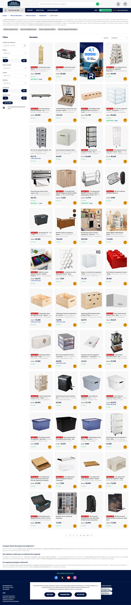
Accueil (5, 15)
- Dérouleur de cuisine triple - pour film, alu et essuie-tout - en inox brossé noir (40, 194)
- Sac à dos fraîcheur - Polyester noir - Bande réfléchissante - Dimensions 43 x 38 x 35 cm (66, 399)
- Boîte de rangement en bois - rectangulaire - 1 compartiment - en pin (41, 317)
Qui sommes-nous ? (8, 587)
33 (87, 535)
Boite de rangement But (10, 29)
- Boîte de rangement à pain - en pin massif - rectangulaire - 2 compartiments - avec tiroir (41, 70)
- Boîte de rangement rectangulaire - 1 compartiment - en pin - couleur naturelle (65, 317)
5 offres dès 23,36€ (111, 404)
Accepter (80, 594)
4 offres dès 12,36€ (36, 322)
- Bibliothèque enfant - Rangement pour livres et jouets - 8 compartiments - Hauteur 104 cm (115, 236)
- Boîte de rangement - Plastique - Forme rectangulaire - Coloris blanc (116, 399)
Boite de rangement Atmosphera (67, 29)
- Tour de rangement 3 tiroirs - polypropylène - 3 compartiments (116, 112)
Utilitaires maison (31, 15)
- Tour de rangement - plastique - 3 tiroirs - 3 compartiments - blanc (116, 440)
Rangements (43, 15)
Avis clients (6, 589)
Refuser (50, 594)
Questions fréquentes (9, 596)
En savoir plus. (78, 589)
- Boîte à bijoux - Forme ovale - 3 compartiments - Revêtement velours (41, 358)
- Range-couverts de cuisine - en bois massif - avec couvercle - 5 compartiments (66, 112)
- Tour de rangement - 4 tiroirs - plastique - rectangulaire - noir (90, 153)
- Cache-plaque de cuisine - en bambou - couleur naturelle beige (91, 480)
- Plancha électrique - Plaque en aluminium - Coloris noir (40, 112)
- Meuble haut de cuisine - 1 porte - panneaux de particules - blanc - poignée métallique (116, 317)
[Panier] (125, 4)
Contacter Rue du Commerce (11, 601)
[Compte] (118, 4)
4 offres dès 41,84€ (61, 363)
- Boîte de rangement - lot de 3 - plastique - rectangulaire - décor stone (66, 440)
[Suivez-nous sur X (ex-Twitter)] (62, 577)
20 (84, 535)
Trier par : (106, 38)
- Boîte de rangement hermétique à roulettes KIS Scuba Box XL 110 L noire (41, 236)
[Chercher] (97, 4)
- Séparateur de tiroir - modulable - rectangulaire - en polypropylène (65, 275)
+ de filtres (7, 103)
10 (80, 535)
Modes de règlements (9, 598)
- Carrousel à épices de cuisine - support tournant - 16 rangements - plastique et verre (116, 358)
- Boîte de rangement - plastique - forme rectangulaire (89, 399)
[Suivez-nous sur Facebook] (56, 577)
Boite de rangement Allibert (47, 29)
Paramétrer (65, 594)
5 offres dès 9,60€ (60, 322)
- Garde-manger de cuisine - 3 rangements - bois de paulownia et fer (40, 399)
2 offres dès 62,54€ (36, 280)
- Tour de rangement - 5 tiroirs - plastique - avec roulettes (116, 153)
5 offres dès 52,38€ (36, 158)
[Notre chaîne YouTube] (68, 577)
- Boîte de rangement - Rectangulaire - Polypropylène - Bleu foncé (89, 440)
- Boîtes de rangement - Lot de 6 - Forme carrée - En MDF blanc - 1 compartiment (91, 275)
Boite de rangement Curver (28, 29)
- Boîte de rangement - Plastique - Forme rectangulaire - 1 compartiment (41, 440)
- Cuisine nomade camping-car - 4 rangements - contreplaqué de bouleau (91, 236)
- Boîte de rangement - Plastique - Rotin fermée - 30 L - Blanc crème (66, 151)
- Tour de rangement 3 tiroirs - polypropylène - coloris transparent (65, 358)
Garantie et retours (8, 599)
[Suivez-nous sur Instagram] (75, 577)
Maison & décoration (16, 15)
